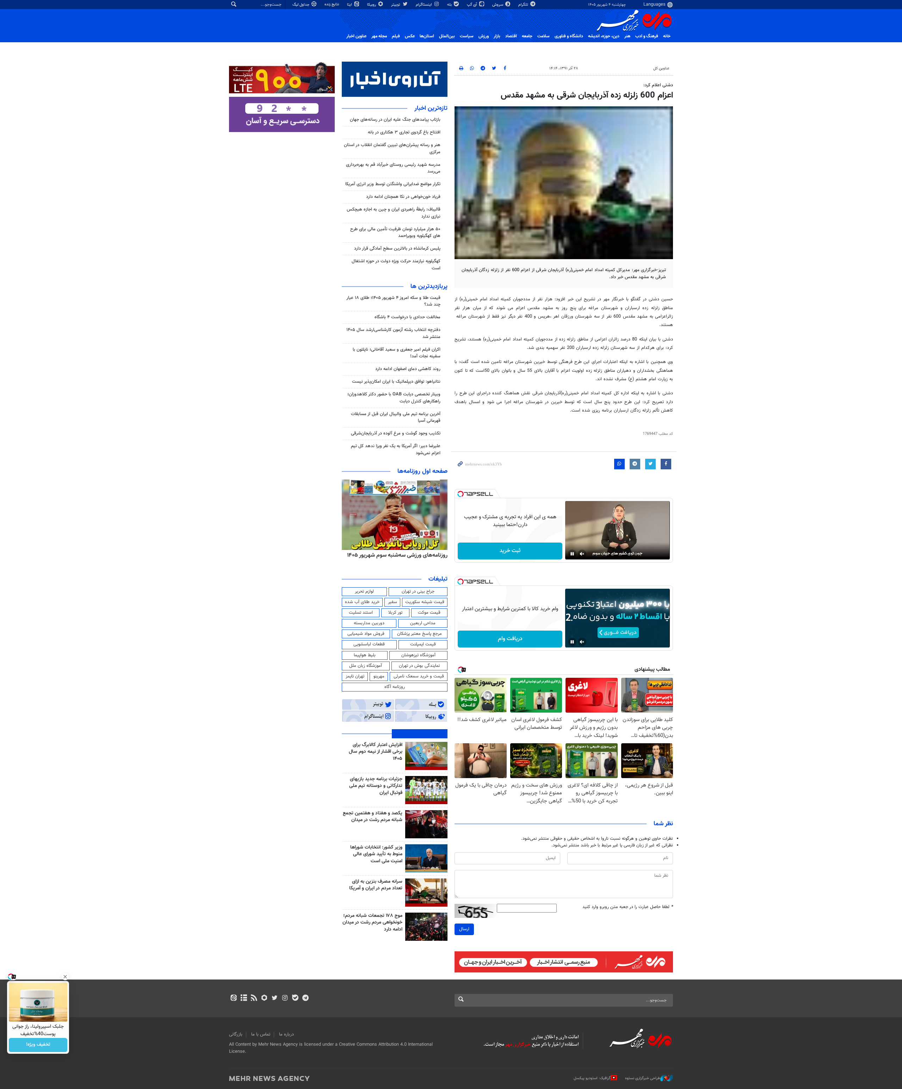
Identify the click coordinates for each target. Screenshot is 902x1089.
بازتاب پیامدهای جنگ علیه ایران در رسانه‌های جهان (395, 119)
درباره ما (286, 1034)
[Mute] (582, 554)
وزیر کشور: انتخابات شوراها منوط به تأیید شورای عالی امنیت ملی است (376, 854)
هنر (627, 36)
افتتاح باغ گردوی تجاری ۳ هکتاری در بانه (404, 132)
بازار (497, 36)
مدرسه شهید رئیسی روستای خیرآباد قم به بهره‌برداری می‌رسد (393, 168)
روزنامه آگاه (394, 686)
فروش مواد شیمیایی (365, 633)
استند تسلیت (361, 612)
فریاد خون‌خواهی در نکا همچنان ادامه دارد (403, 196)
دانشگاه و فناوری (569, 36)
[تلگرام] (305, 998)
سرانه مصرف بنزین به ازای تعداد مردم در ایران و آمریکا (375, 885)
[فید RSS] (253, 998)
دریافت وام (510, 638)
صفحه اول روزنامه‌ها (422, 471)
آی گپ (472, 5)
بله (450, 5)
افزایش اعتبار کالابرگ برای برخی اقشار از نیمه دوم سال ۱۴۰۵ (375, 752)
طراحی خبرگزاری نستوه (642, 1078)
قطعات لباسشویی (369, 644)
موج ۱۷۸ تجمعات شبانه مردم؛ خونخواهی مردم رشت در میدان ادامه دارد (372, 922)
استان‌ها (427, 36)
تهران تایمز (355, 676)
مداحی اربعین (422, 623)
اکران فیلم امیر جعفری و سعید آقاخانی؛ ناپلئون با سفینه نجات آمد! (396, 353)
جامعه (527, 36)
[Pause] (572, 554)
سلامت (543, 36)
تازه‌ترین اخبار (430, 108)
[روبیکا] (264, 998)
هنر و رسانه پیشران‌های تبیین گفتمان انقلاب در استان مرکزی (392, 148)
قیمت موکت (429, 612)
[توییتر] (274, 998)
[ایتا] (233, 998)
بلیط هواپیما (365, 655)
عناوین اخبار (356, 36)
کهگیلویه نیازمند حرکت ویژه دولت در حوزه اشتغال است (396, 264)
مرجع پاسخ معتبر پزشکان (419, 633)
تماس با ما (260, 1034)
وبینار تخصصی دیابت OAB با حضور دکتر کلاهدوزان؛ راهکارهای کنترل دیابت (393, 398)
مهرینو (378, 676)
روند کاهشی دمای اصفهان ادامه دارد (407, 369)
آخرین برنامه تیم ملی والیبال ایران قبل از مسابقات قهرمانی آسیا (395, 417)
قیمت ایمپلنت (423, 644)
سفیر (392, 602)
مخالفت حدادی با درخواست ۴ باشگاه (407, 317)
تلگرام (523, 5)
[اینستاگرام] (284, 998)
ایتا (350, 5)
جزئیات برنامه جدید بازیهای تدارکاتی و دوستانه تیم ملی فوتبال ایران (375, 786)
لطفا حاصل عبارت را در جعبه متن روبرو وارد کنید (627, 907)
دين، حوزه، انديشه (603, 36)
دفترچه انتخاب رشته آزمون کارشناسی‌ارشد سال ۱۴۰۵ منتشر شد (393, 333)
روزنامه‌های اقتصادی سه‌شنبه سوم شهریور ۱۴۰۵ (394, 555)
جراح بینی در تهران (418, 591)
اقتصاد (511, 36)
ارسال (464, 929)
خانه (667, 36)
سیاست (467, 36)
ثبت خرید (510, 550)
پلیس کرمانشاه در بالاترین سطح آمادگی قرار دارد (397, 248)
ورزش (483, 36)
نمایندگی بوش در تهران (419, 665)
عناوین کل (661, 68)
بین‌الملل (447, 36)
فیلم (396, 36)
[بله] (295, 998)
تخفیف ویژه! (38, 1045)
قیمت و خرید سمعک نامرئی (419, 676)
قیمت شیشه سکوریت (424, 602)
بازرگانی (235, 1034)
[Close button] (65, 976)
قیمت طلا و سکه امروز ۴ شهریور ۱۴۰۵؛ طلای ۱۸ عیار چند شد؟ (393, 301)
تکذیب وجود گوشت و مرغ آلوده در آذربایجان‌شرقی (395, 433)
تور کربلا (395, 612)
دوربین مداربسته (369, 623)
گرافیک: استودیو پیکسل (592, 1078)
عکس (410, 36)
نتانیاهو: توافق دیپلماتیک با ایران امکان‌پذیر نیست (396, 381)
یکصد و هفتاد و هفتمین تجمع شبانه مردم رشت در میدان (372, 816)
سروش (498, 5)
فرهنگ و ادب (646, 36)
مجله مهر (379, 36)
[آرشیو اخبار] (243, 998)
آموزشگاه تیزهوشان (418, 655)
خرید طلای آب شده (362, 602)
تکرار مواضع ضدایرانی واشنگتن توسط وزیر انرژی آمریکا (392, 184)
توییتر (396, 5)
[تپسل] (460, 493)
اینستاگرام (424, 5)
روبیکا (372, 5)
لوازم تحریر (364, 591)
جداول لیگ (301, 5)
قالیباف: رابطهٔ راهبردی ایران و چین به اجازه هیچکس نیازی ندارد (393, 213)
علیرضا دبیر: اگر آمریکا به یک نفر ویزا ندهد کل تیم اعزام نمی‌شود (395, 449)
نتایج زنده (332, 4)
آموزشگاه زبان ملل (365, 665)
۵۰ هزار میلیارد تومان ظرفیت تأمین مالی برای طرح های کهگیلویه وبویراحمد (395, 232)
